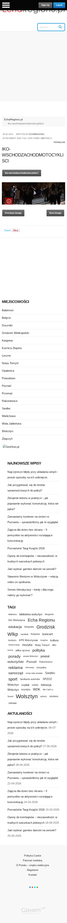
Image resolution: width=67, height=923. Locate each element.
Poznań (6, 385)
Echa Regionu (41, 620)
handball (24, 634)
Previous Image (13, 213)
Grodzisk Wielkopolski (15, 332)
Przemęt (7, 393)
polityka (38, 650)
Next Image (55, 213)
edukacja (15, 627)
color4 (37, 887)
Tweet (7, 230)
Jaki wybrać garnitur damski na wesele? (31, 568)
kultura (54, 640)
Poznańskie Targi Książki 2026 (26, 548)
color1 (30, 887)
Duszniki (7, 325)
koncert (47, 634)
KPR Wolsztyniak (28, 640)
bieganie (49, 614)
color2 (32, 887)
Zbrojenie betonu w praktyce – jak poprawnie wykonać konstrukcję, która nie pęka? (32, 503)
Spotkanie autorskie (30, 679)
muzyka (27, 644)
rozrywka (41, 667)
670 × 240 (39, 138)
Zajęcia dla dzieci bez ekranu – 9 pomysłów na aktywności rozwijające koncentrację (29, 535)
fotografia (29, 627)
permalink (59, 142)
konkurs (12, 640)
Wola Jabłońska (11, 423)
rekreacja (29, 667)
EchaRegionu (36, 134)
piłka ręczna (23, 650)
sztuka (35, 685)
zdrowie (12, 703)
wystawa (54, 696)
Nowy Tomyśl (10, 363)
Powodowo (8, 378)
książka (44, 640)
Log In (59, 5)
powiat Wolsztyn (30, 656)
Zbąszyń (7, 438)
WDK (36, 689)
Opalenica (8, 370)
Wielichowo (9, 416)
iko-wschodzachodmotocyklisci (21, 173)
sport (12, 679)
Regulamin (32, 870)
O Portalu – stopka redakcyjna (32, 865)
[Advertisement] (33, 66)
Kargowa (7, 340)
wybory (43, 696)
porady (14, 656)
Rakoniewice (9, 400)
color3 (35, 887)
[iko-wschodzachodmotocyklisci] (33, 203)
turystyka (25, 689)
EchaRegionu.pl (13, 119)
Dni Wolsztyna (16, 620)
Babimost (7, 310)
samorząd (15, 673)
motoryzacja (14, 645)
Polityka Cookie (32, 855)
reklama (15, 667)
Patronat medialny (32, 860)
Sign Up (45, 5)
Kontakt (32, 874)
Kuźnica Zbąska (12, 348)
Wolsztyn (7, 431)
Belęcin (6, 317)
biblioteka (12, 614)
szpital (25, 684)
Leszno (6, 355)
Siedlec (6, 408)
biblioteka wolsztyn (30, 614)
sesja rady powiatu (34, 673)
